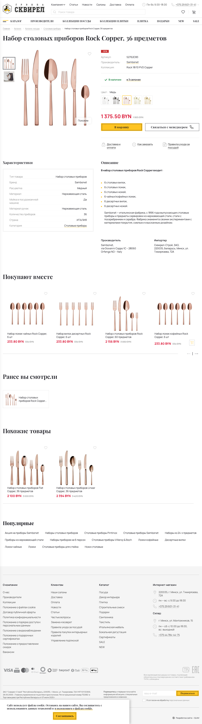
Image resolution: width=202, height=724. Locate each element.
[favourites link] (183, 12)
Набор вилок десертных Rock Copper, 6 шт (73, 335)
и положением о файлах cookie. (74, 708)
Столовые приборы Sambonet (140, 533)
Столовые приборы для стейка (60, 546)
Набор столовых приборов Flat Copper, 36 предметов (25, 489)
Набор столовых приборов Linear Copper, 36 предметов (75, 489)
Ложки (32, 546)
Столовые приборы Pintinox (100, 533)
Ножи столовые (94, 546)
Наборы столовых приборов (61, 533)
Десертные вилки (175, 540)
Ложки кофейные (148, 540)
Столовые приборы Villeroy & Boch (112, 540)
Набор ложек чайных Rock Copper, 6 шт (27, 335)
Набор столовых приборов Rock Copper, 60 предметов (124, 335)
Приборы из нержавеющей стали (24, 540)
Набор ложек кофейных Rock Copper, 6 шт (171, 335)
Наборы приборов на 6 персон (67, 540)
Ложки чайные (13, 546)
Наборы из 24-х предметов (180, 533)
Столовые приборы (75, 225)
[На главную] (24, 9)
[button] (196, 354)
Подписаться (188, 693)
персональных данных (179, 700)
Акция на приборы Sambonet (22, 533)
